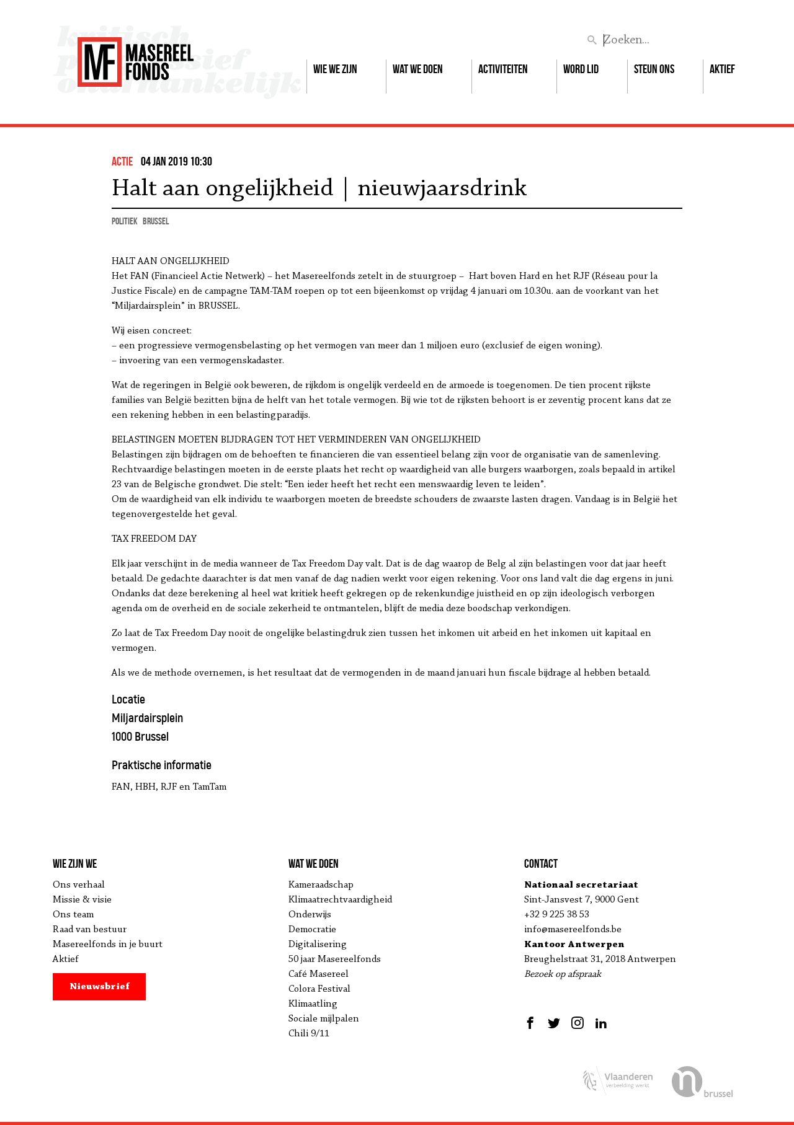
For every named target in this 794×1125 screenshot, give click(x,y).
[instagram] (577, 1022)
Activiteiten (503, 69)
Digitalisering (317, 945)
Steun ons (654, 69)
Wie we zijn (335, 69)
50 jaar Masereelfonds (334, 959)
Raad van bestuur (90, 930)
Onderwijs (309, 915)
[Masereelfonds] (136, 56)
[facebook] (532, 1022)
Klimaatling (312, 1004)
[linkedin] (601, 1022)
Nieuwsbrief (99, 987)
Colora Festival (319, 989)
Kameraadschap (321, 885)
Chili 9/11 (308, 1034)
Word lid (581, 69)
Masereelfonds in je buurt (108, 945)
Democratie (312, 930)
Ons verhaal (79, 885)
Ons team (73, 915)
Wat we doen (418, 69)
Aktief (722, 69)
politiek (125, 221)
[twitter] (554, 1022)
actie (122, 161)
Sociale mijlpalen (323, 1019)
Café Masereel (318, 974)
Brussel (156, 221)
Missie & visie (82, 900)
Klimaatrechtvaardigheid (340, 900)
